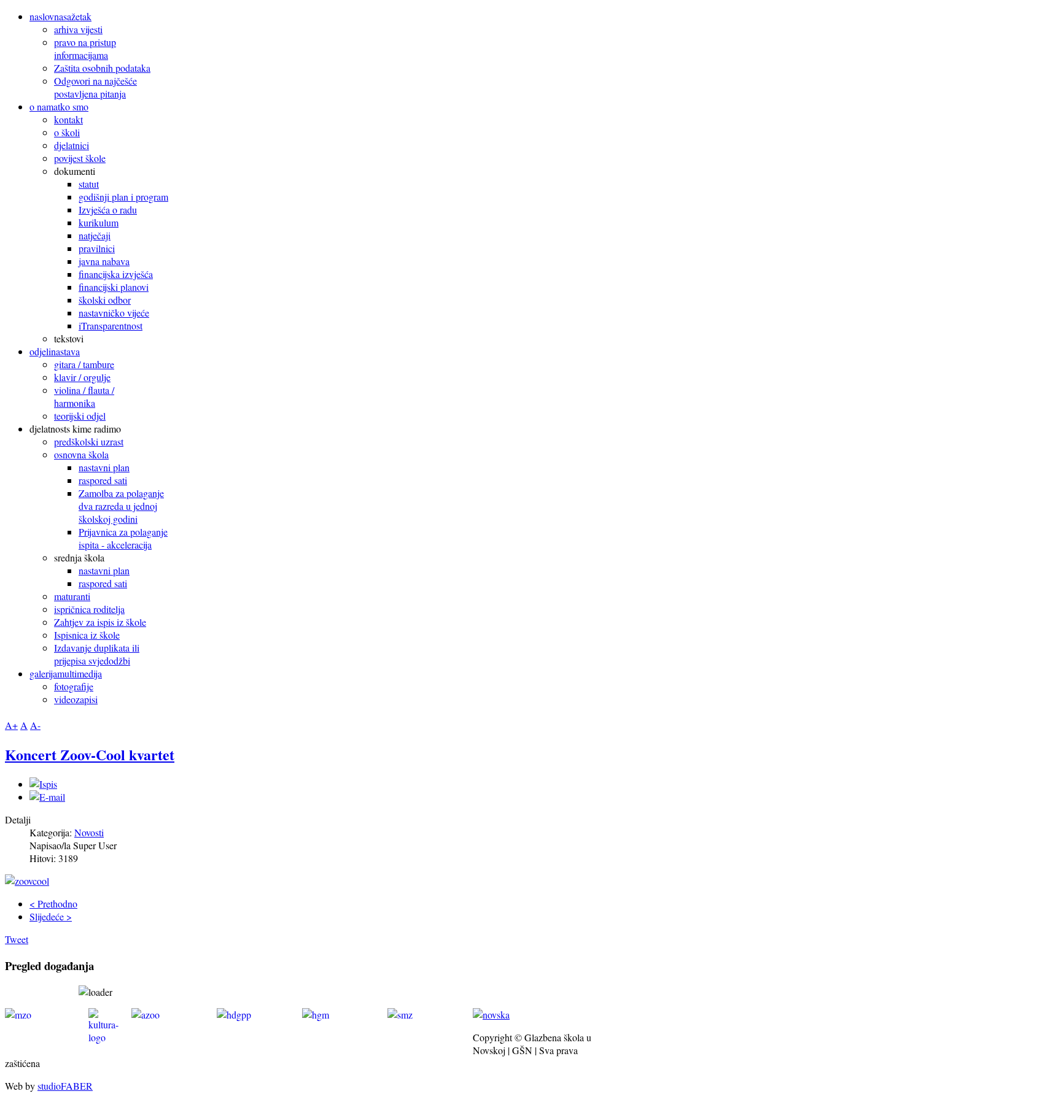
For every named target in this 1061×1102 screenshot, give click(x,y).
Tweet (16, 939)
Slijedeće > (50, 916)
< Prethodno (53, 903)
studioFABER (65, 1085)
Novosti (89, 832)
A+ (11, 725)
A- (35, 725)
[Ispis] (43, 783)
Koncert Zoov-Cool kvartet (89, 754)
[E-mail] (47, 796)
